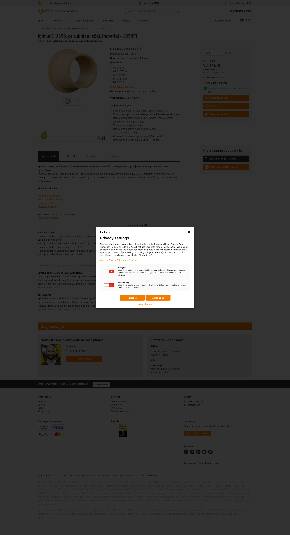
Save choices (145, 304)
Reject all (132, 297)
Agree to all (158, 297)
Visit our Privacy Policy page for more (118, 260)
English (104, 232)
